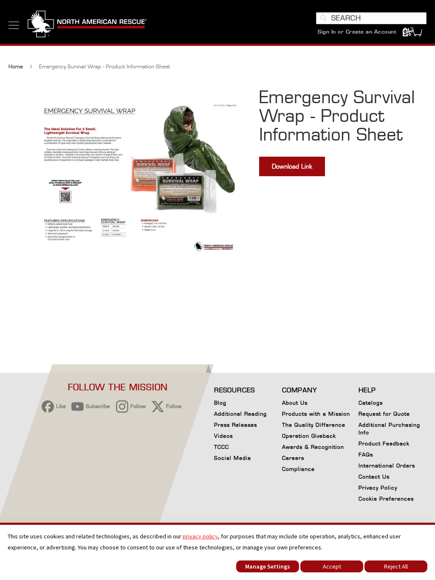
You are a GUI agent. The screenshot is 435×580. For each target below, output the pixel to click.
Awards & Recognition (313, 447)
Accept (332, 566)
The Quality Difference (313, 425)
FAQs (366, 454)
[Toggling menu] (13, 25)
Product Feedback (384, 443)
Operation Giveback (309, 436)
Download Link (292, 166)
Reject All (396, 566)
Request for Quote (384, 414)
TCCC (221, 447)
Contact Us (374, 476)
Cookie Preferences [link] (386, 499)
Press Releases (235, 425)
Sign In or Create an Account (357, 31)
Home (15, 66)
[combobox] (371, 18)
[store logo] (87, 25)
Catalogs (371, 403)
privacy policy (200, 536)
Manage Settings (267, 566)
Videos (223, 436)
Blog (220, 403)
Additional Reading (240, 414)
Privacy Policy (378, 487)
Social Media (232, 458)
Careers (293, 458)
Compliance (298, 469)
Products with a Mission (316, 414)
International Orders (387, 465)
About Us (295, 403)
